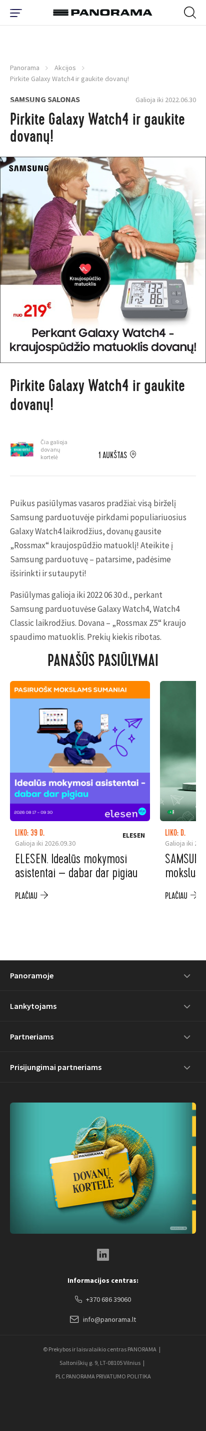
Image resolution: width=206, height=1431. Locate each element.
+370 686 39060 (108, 1299)
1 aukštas (112, 455)
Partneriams (32, 1036)
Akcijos (65, 67)
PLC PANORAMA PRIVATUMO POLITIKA (103, 1376)
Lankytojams (33, 1006)
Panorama (25, 67)
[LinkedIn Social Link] (103, 1255)
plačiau (26, 896)
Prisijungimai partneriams (56, 1067)
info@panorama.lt (109, 1319)
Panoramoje (32, 975)
